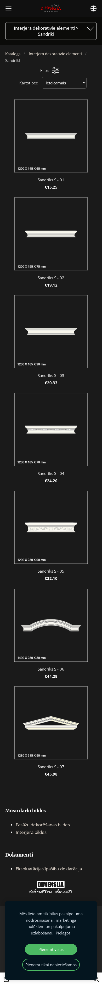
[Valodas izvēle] (93, 8)
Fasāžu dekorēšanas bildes (43, 825)
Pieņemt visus (51, 949)
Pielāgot (63, 933)
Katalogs (12, 53)
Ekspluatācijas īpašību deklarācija (49, 869)
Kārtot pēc (28, 82)
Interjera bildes (31, 832)
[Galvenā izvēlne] (8, 8)
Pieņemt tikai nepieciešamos (51, 964)
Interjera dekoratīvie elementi (55, 53)
